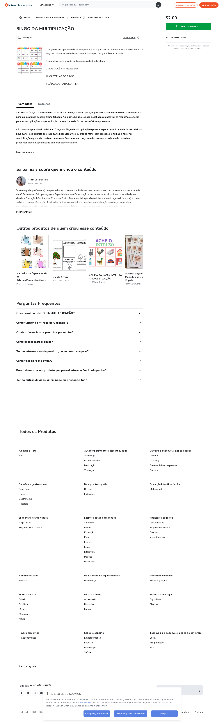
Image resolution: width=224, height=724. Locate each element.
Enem (87, 537)
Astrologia (90, 455)
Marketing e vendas (161, 575)
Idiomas (88, 542)
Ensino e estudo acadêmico (100, 517)
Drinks (22, 494)
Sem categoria (27, 666)
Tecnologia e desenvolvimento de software (176, 633)
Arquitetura (25, 522)
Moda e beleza (27, 594)
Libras (87, 547)
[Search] (158, 5)
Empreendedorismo (160, 527)
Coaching (154, 460)
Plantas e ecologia (161, 594)
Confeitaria (24, 489)
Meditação (89, 465)
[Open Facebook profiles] (21, 693)
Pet (21, 455)
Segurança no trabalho (31, 527)
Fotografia (89, 494)
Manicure (23, 609)
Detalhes (44, 104)
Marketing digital (159, 580)
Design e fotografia (95, 484)
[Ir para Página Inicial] (20, 4)
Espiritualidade (92, 460)
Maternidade (156, 489)
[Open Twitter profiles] (28, 693)
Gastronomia (25, 499)
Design (88, 489)
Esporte (88, 642)
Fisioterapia (90, 647)
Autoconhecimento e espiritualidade (105, 450)
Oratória (154, 470)
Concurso (89, 522)
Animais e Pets (28, 450)
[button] (76, 313)
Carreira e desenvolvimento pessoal (171, 450)
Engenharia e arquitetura (33, 517)
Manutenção (90, 580)
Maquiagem (25, 614)
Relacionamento (27, 637)
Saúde (87, 652)
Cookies (198, 712)
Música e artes (92, 594)
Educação (89, 532)
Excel (153, 637)
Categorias (45, 5)
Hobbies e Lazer (28, 575)
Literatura (89, 552)
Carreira (154, 455)
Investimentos (157, 537)
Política (88, 556)
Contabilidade (157, 522)
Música (87, 609)
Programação (157, 642)
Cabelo (22, 599)
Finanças (154, 532)
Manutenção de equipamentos (102, 575)
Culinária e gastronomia (33, 484)
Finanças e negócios (161, 517)
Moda (22, 619)
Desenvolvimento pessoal (164, 465)
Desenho (89, 604)
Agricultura (155, 599)
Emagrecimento (92, 637)
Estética (23, 604)
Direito (87, 527)
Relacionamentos (29, 633)
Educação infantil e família (165, 484)
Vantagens (25, 104)
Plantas (154, 604)
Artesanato (90, 599)
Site (152, 647)
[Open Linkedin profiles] (35, 693)
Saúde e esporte (94, 633)
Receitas (23, 503)
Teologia (89, 470)
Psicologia (89, 561)
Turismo (23, 580)
